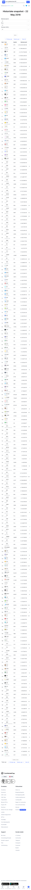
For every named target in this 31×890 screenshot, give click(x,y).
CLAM (7, 197)
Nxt (5, 117)
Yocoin (6, 313)
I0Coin (6, 630)
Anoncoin (6, 588)
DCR (7, 161)
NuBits (6, 256)
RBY (7, 144)
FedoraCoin (7, 81)
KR (6, 422)
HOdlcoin (6, 670)
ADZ (7, 433)
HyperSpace (7, 99)
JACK (7, 475)
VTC (7, 251)
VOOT (7, 636)
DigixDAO (7, 70)
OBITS (7, 276)
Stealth (6, 677)
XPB (7, 682)
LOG (7, 443)
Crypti (6, 266)
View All (24, 39)
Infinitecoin (7, 259)
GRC (7, 154)
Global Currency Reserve (9, 309)
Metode (17, 807)
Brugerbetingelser (20, 792)
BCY (7, 472)
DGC (7, 568)
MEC (7, 283)
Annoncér (3, 792)
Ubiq (5, 381)
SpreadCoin (7, 716)
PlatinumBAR (7, 452)
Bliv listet (3, 835)
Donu (6, 366)
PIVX (7, 386)
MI (6, 736)
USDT (7, 169)
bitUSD (6, 395)
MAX (7, 625)
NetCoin (6, 741)
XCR (7, 265)
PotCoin (6, 673)
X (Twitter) (18, 835)
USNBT (7, 254)
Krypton (6, 423)
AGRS (7, 136)
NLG (7, 279)
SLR (7, 186)
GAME (7, 183)
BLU (7, 483)
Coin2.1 (6, 409)
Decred (6, 163)
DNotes (6, 530)
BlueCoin (6, 484)
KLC (7, 511)
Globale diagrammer (6, 814)
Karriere (17, 809)
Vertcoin (6, 252)
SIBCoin (6, 338)
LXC (7, 597)
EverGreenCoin (8, 441)
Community (18, 837)
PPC (7, 101)
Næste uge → (17, 39)
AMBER (7, 536)
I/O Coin (6, 245)
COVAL (7, 326)
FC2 (7, 522)
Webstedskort (4, 827)
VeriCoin (6, 509)
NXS (7, 297)
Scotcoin (6, 480)
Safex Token (7, 288)
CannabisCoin (7, 712)
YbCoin (6, 113)
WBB (7, 632)
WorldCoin (7, 270)
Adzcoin (6, 434)
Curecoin (6, 302)
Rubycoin (6, 145)
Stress (6, 687)
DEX (7, 543)
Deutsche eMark (8, 655)
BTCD (7, 486)
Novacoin (7, 220)
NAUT (7, 657)
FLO (7, 647)
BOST (7, 272)
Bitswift (6, 602)
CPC (7, 351)
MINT (7, 211)
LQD (7, 622)
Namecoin (7, 120)
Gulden (6, 281)
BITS (7, 600)
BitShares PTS (7, 613)
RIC (7, 340)
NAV (7, 590)
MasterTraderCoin (8, 470)
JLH (7, 718)
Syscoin (6, 152)
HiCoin (6, 420)
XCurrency (7, 641)
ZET (7, 540)
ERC (7, 725)
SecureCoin (7, 349)
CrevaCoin (7, 177)
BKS (7, 493)
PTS (7, 611)
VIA (7, 704)
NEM (6, 74)
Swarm (6, 548)
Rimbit (6, 491)
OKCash (6, 373)
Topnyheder (4, 799)
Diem (6, 320)
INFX (7, 436)
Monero (6, 84)
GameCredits (7, 184)
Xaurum (6, 149)
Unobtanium (7, 577)
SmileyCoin (7, 695)
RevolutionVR (7, 124)
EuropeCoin (7, 727)
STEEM (7, 76)
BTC (7, 44)
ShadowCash (7, 238)
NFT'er (2, 817)
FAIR (7, 518)
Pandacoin (7, 752)
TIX (6, 615)
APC (7, 561)
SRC (7, 347)
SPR (7, 714)
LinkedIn (18, 850)
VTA (7, 333)
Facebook (18, 845)
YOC (7, 311)
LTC (7, 54)
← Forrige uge (8, 39)
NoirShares (7, 698)
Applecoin (7, 563)
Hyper (6, 416)
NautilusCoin (7, 659)
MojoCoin (7, 370)
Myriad (6, 709)
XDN (7, 293)
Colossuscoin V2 (8, 645)
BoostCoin (7, 274)
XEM (7, 72)
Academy (3, 789)
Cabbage (6, 466)
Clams (6, 199)
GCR (7, 308)
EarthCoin (7, 216)
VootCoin (6, 638)
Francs (6, 431)
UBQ (7, 379)
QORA (7, 233)
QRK (7, 500)
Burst (6, 595)
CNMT (7, 679)
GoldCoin (6, 745)
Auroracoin (7, 191)
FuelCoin (6, 523)
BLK (7, 172)
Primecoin (7, 224)
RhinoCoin (7, 455)
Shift (5, 356)
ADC (7, 747)
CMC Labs (3, 794)
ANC (7, 586)
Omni (6, 505)
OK (6, 372)
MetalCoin (7, 448)
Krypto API (3, 804)
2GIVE (7, 690)
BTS (7, 90)
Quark (6, 502)
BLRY (7, 458)
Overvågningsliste (5, 822)
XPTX (7, 450)
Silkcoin (6, 666)
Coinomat (7, 680)
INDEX (7, 729)
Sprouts (6, 413)
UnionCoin (7, 552)
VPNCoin (6, 159)
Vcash (6, 202)
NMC (7, 119)
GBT (7, 390)
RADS (7, 229)
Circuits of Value (8, 327)
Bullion (6, 363)
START (7, 208)
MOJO (7, 368)
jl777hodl (6, 720)
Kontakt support (5, 840)
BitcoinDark (7, 488)
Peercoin (6, 102)
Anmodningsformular (6, 837)
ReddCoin (7, 206)
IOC (7, 243)
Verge (6, 331)
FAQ (2, 842)
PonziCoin (7, 463)
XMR (7, 83)
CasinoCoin (7, 609)
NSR (7, 179)
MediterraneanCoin (8, 723)
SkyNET (6, 652)
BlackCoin (7, 174)
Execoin (6, 316)
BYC (7, 401)
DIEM (7, 318)
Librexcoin (7, 598)
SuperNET (7, 498)
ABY (7, 732)
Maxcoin (6, 627)
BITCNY (7, 404)
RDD (7, 204)
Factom (6, 88)
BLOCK (7, 572)
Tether (6, 170)
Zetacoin (6, 541)
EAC (7, 215)
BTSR (7, 376)
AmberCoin (7, 538)
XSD (7, 261)
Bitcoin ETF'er (4, 802)
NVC (7, 219)
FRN (7, 429)
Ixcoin (6, 584)
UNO (7, 575)
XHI (7, 418)
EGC (7, 440)
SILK (7, 665)
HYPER (7, 415)
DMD (7, 322)
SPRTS (7, 411)
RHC (7, 454)
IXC (7, 582)
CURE (7, 301)
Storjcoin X (7, 142)
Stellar (6, 95)
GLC (7, 743)
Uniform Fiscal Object (9, 427)
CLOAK (7, 579)
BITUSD (7, 393)
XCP (7, 129)
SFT (7, 286)
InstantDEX (7, 545)
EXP (7, 226)
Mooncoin (7, 605)
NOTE (7, 529)
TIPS (7, 79)
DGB (7, 165)
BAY (7, 554)
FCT (7, 87)
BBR (7, 383)
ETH (7, 47)
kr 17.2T (8, 5)
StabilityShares (8, 249)
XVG (7, 329)
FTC (7, 133)
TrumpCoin (7, 398)
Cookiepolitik (19, 799)
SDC (7, 236)
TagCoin (6, 620)
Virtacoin (6, 334)
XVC (7, 201)
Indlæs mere (15, 759)
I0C (7, 629)
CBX (7, 361)
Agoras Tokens (8, 138)
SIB (6, 336)
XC (6, 640)
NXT (7, 115)
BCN (7, 104)
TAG (7, 618)
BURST (7, 593)
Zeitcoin (6, 566)
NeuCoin (6, 559)
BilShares (6, 291)
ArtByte (6, 734)
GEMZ (7, 525)
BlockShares (7, 495)
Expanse (6, 227)
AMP (7, 97)
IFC (6, 258)
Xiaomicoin (7, 737)
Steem (6, 77)
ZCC (7, 304)
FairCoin (6, 520)
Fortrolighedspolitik (20, 794)
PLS (7, 515)
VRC (7, 508)
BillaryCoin (7, 459)
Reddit (17, 847)
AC (6, 532)
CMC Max (3, 797)
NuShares (7, 181)
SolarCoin (7, 188)
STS (7, 686)
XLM (7, 94)
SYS (7, 151)
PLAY (6, 516)
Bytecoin (6, 106)
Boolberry (7, 384)
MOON (7, 604)
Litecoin (6, 56)
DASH (7, 58)
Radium (6, 231)
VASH (7, 158)
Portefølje (3, 819)
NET (7, 739)
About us (18, 789)
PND (7, 750)
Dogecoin (7, 67)
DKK (15, 35)
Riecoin (6, 341)
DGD (7, 69)
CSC (7, 607)
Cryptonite (7, 345)
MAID (7, 62)
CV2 (7, 643)
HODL (7, 668)
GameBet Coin (7, 391)
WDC (7, 268)
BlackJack (7, 477)
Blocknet (6, 573)
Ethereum (6, 49)
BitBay (6, 555)
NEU (7, 557)
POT (7, 672)
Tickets (6, 616)
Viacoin (6, 705)
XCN (7, 343)
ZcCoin (6, 306)
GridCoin (6, 156)
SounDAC (7, 263)
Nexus (6, 299)
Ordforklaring (4, 845)
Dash (6, 60)
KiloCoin (6, 513)
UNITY (7, 497)
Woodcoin (7, 445)
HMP (7, 700)
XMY (7, 707)
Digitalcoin (7, 570)
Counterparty (7, 131)
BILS (7, 290)
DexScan (3, 807)
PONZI (7, 461)
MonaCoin (7, 195)
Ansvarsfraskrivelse (20, 804)
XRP (7, 51)
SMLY (7, 693)
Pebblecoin (7, 684)
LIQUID (6, 623)
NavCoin (6, 591)
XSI (6, 247)
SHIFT (7, 354)
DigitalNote (7, 295)
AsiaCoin (6, 534)
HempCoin (7, 702)
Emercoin (6, 109)
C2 (6, 408)
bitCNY (6, 406)
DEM (7, 654)
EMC (7, 108)
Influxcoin (7, 438)
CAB (7, 465)
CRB (7, 358)
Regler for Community (21, 802)
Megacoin (7, 284)
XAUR (7, 147)
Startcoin (6, 209)
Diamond (6, 324)
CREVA (7, 176)
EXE (7, 315)
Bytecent (6, 402)
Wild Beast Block (8, 634)
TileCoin (6, 662)
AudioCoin (7, 748)
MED (7, 722)
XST (7, 675)
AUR (7, 190)
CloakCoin (7, 580)
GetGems (6, 527)
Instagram (18, 842)
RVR (7, 122)
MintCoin (6, 213)
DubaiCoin (7, 241)
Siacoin (6, 127)
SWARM (8, 547)
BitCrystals (7, 473)
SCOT (7, 479)
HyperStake (7, 755)
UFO (7, 425)
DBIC (7, 240)
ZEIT (7, 565)
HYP (7, 754)
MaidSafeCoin (7, 63)
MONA (7, 194)
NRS (7, 697)
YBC (7, 112)
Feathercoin (7, 134)
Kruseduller (3, 824)
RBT (7, 490)
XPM (7, 222)
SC (6, 126)
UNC (7, 550)
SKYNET (8, 650)
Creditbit (6, 359)
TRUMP (7, 397)
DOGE (7, 65)
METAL (7, 447)
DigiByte (6, 166)
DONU (7, 365)
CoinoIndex (7, 730)
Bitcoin (6, 45)
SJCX (7, 140)
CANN (7, 711)
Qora (6, 234)
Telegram (18, 840)
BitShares (7, 92)
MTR (7, 468)
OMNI (7, 504)
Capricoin (7, 352)
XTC (7, 661)
